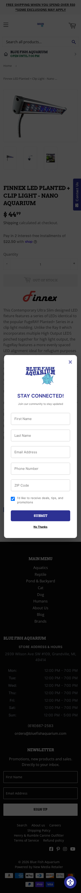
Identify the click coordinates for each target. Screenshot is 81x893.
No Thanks (40, 526)
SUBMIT (40, 516)
